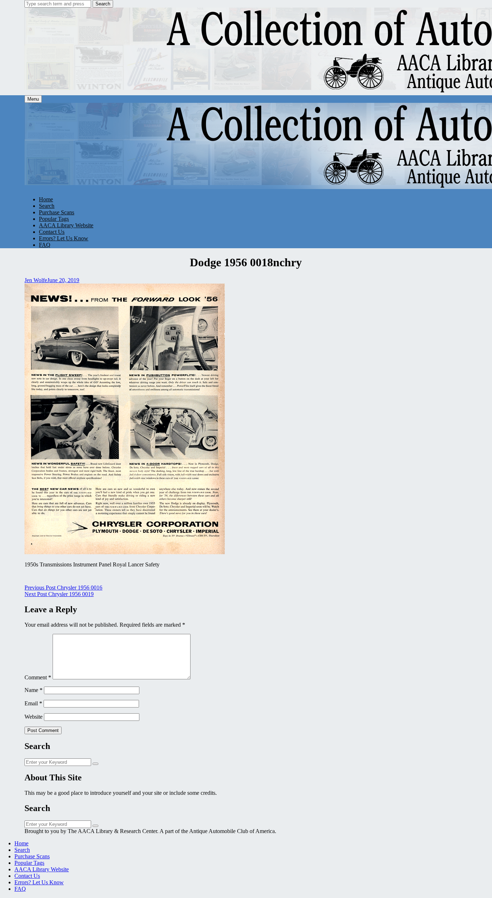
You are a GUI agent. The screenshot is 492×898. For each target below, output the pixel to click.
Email (33, 703)
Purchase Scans (56, 212)
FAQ (44, 245)
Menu (33, 99)
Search (102, 3)
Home (46, 199)
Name (33, 690)
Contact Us (51, 232)
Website (33, 717)
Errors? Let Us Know (63, 238)
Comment (37, 677)
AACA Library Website (66, 225)
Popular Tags (54, 219)
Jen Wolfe (35, 280)
